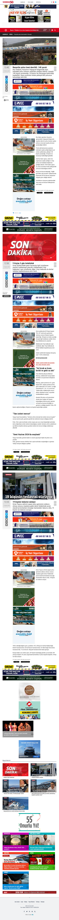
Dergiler (7, 833)
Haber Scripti (28, 914)
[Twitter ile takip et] (27, 911)
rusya (20, 213)
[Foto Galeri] (55, 2)
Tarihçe (38, 901)
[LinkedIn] (6, 82)
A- (55, 70)
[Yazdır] (6, 87)
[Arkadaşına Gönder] (6, 85)
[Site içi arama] (55, 30)
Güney (6, 872)
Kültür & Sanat (35, 833)
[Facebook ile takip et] (24, 911)
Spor (31, 853)
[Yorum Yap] (6, 90)
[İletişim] (52, 30)
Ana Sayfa (17, 901)
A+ (55, 67)
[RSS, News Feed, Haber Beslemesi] (29, 911)
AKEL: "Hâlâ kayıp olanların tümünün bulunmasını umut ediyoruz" (26, 30)
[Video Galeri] (53, 2)
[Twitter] (6, 79)
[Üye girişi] (32, 911)
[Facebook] (6, 77)
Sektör (6, 853)
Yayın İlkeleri (31, 901)
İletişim (42, 901)
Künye (25, 901)
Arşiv (22, 901)
